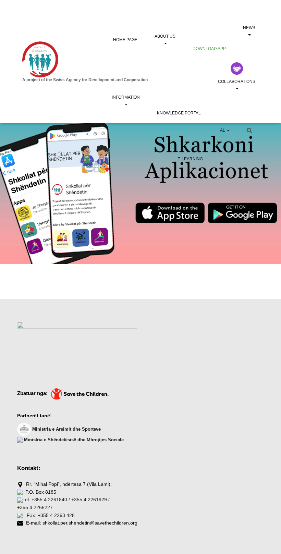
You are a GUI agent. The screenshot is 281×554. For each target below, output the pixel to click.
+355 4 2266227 (35, 507)
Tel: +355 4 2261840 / (46, 499)
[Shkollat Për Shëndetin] (73, 59)
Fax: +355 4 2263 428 (50, 515)
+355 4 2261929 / (90, 499)
